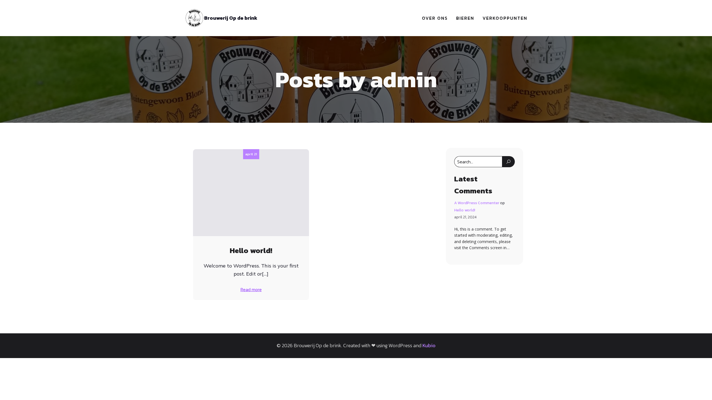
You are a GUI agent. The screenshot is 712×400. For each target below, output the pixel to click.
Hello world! (464, 210)
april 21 (251, 154)
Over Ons (435, 18)
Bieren (465, 18)
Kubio (429, 345)
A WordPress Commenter (476, 203)
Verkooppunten (505, 18)
